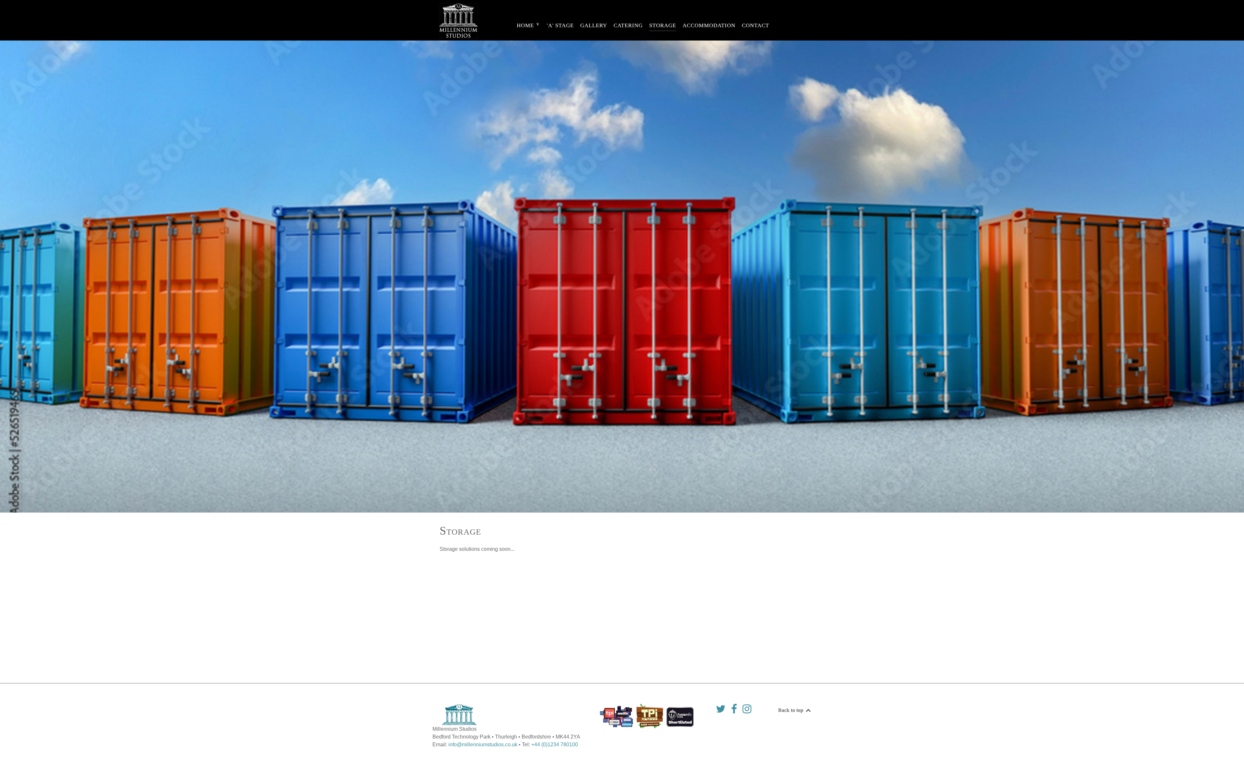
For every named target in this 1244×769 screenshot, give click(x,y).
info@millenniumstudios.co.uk (482, 744)
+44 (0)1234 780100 (554, 744)
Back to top (791, 710)
